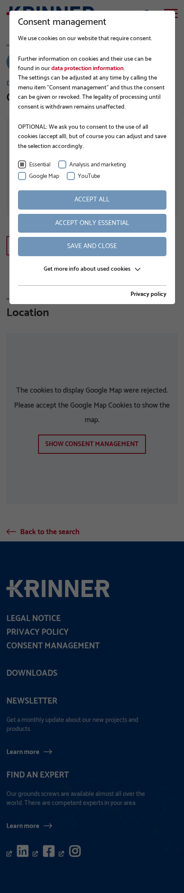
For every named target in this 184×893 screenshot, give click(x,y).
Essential (39, 165)
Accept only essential (92, 223)
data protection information (87, 69)
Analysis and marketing (97, 165)
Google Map (44, 176)
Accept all (92, 199)
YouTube (89, 176)
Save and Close (92, 246)
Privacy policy (148, 294)
